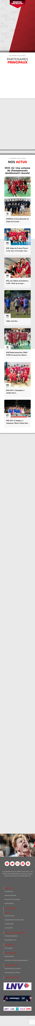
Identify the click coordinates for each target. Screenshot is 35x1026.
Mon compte (28, 873)
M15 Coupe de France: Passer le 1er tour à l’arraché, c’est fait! (17, 250)
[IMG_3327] (17, 986)
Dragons (9, 888)
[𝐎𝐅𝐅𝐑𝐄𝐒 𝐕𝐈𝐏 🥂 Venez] (17, 495)
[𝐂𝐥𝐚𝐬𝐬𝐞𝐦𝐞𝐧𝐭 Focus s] (17, 514)
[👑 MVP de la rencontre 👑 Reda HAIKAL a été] (17, 533)
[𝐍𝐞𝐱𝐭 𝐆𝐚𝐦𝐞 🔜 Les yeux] (17, 664)
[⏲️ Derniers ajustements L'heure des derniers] (17, 608)
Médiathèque (11, 965)
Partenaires (11, 953)
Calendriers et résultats (14, 920)
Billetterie (10, 908)
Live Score (8, 928)
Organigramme (10, 895)
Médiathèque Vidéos (12, 972)
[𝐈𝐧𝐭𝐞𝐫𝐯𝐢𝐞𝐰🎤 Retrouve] (17, 570)
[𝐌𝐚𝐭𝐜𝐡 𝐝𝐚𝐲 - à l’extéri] (17, 589)
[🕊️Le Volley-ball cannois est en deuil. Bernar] (17, 701)
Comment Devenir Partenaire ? (16, 960)
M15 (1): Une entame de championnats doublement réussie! (17, 170)
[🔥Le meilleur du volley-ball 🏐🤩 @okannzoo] (17, 683)
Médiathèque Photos (12, 968)
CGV (31, 871)
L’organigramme (10, 936)
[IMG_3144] (17, 998)
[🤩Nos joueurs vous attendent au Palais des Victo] (17, 645)
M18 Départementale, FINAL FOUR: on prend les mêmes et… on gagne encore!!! (17, 355)
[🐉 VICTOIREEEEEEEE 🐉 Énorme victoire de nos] (17, 551)
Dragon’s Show (12, 977)
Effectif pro (9, 916)
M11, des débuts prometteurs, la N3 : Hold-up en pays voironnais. (17, 283)
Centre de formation (15, 933)
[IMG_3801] (17, 1009)
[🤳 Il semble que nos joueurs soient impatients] (17, 458)
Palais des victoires (12, 899)
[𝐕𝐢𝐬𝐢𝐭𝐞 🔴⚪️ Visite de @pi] (17, 795)
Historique (8, 891)
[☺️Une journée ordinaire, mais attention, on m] (17, 626)
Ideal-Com (27, 876)
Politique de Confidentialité (10, 873)
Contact (21, 873)
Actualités (8, 948)
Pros (7, 913)
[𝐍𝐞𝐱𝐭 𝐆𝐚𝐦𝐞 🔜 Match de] (17, 476)
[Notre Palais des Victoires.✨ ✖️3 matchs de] (17, 777)
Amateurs (9, 945)
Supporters (9, 903)
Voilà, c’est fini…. (12, 321)
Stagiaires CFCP (10, 940)
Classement (8, 924)
